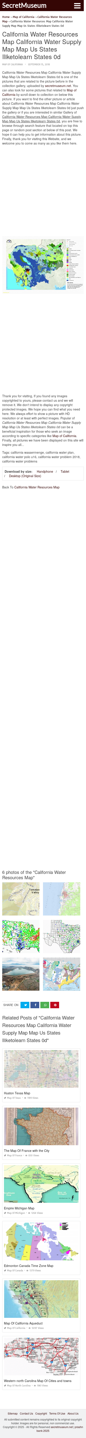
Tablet (65, 471)
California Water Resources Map (37, 487)
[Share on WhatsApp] (44, 1005)
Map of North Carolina (19, 1385)
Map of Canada (15, 1270)
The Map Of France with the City (26, 1150)
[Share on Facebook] (34, 1005)
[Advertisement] (43, 192)
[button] (77, 5)
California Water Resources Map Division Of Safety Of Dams (39, 987)
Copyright (41, 1413)
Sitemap (13, 1413)
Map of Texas (14, 1098)
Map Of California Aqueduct (23, 1323)
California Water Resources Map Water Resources (33, 949)
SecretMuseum (24, 5)
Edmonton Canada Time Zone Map (28, 1265)
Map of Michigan (16, 1213)
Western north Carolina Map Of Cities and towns (37, 1380)
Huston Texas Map (17, 1093)
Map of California (12, 64)
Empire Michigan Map (19, 1208)
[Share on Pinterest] (54, 1005)
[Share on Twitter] (25, 1005)
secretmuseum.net (58, 85)
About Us (73, 1413)
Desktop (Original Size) (25, 476)
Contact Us (26, 1413)
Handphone (45, 471)
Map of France (14, 1155)
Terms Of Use (57, 1413)
